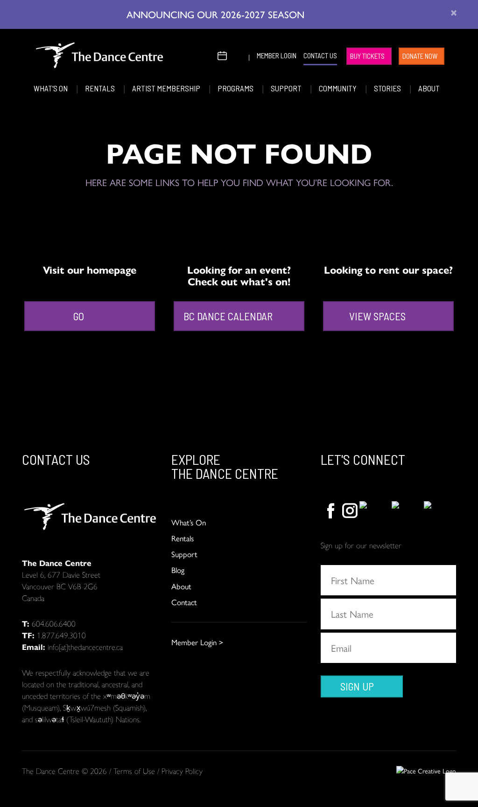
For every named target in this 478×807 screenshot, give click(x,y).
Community (338, 88)
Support (287, 88)
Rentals (100, 88)
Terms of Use (134, 770)
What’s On (51, 88)
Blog (177, 569)
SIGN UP (357, 686)
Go (78, 316)
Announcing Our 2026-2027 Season (217, 14)
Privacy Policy (182, 770)
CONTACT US (320, 55)
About (429, 88)
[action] (330, 511)
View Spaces (377, 316)
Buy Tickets (367, 56)
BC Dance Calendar (228, 316)
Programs (236, 88)
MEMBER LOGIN (276, 55)
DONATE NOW (419, 56)
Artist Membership (167, 88)
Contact (184, 601)
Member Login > (197, 642)
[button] (207, 54)
